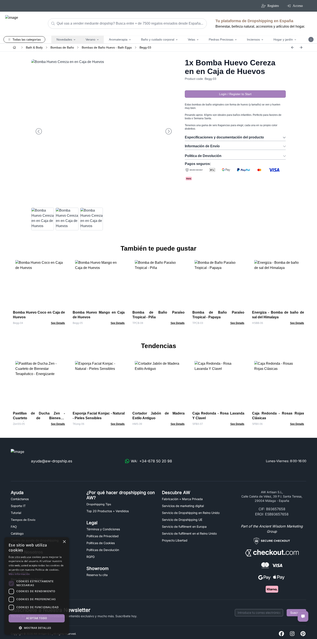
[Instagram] (292, 634)
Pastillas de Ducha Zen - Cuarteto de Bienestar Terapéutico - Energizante (39, 418)
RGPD (90, 557)
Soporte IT (18, 506)
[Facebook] (281, 634)
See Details (58, 323)
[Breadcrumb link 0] (14, 47)
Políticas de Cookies (100, 543)
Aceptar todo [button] (36, 618)
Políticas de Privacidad (102, 536)
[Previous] (292, 47)
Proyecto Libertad (174, 540)
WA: (151, 461)
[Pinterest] (303, 634)
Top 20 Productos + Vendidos (107, 511)
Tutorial (16, 513)
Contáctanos (20, 499)
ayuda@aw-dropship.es (51, 461)
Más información (19, 574)
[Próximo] (301, 47)
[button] (37, 627)
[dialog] (36, 586)
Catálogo (17, 533)
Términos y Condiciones (103, 529)
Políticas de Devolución (102, 550)
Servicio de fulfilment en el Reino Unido (189, 533)
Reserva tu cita (97, 575)
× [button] (64, 541)
